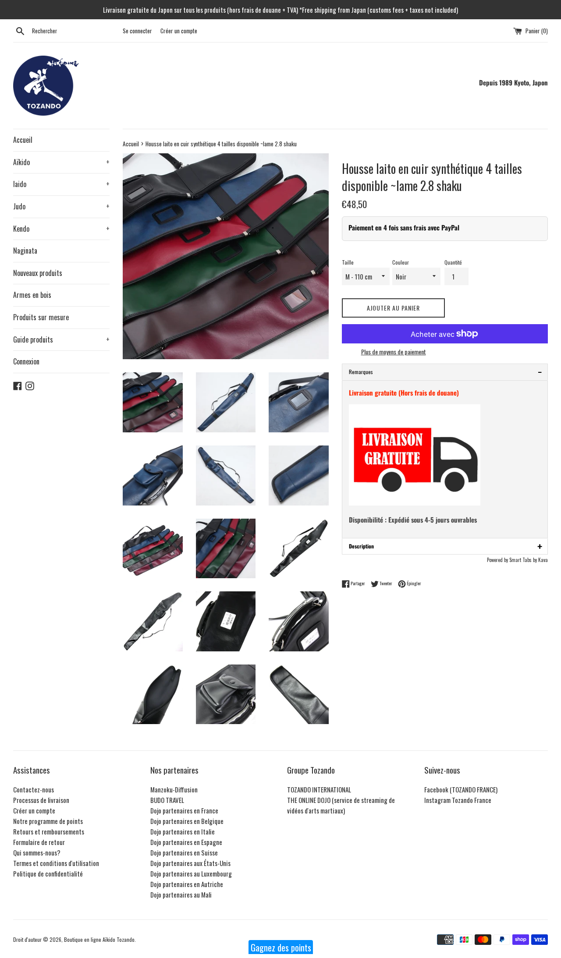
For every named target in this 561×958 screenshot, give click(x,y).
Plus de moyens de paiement (393, 351)
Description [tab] (445, 546)
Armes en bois (32, 295)
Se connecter (137, 30)
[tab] (445, 372)
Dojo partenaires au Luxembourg (191, 873)
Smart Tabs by (523, 559)
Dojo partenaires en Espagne (186, 842)
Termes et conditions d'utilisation (56, 863)
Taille (348, 262)
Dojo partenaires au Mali (181, 894)
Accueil (22, 139)
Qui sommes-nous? (36, 852)
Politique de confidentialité (48, 873)
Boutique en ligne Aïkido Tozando (99, 939)
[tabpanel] (445, 459)
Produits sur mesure (41, 317)
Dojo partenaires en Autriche (186, 884)
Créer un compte (178, 30)
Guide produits (61, 339)
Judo (61, 206)
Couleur (400, 262)
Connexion (26, 361)
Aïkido (61, 162)
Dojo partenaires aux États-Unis (190, 863)
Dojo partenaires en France (184, 810)
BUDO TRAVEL (167, 800)
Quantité (453, 262)
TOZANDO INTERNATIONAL (319, 789)
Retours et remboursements (48, 831)
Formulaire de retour (39, 842)
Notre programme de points (48, 821)
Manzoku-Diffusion (174, 789)
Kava (543, 559)
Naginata (25, 250)
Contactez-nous (33, 789)
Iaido (61, 184)
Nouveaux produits (37, 273)
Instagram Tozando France (457, 800)
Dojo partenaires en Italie (182, 831)
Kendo (61, 228)
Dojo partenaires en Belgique (187, 821)
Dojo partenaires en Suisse (184, 852)
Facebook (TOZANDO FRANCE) (460, 789)
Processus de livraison (41, 800)
